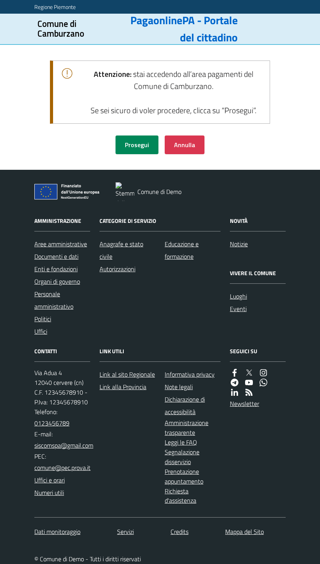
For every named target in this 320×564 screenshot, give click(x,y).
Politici (42, 319)
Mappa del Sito (244, 531)
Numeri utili (49, 492)
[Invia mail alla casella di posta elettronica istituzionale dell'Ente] (63, 445)
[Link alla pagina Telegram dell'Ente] (234, 382)
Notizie (239, 244)
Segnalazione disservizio (182, 456)
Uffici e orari (49, 480)
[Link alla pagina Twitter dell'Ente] (249, 372)
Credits (179, 531)
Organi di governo (57, 281)
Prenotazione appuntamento (184, 476)
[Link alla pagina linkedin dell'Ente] (234, 392)
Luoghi (238, 296)
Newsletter (244, 403)
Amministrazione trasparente (186, 427)
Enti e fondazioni (56, 269)
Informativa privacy (190, 374)
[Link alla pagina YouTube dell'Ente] (249, 382)
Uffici (40, 331)
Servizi (125, 531)
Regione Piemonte (55, 7)
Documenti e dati (56, 256)
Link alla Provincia (123, 386)
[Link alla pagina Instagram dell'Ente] (263, 372)
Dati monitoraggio (57, 531)
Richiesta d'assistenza (180, 495)
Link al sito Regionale (127, 374)
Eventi (238, 308)
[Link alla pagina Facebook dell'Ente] (234, 372)
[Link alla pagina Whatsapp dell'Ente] (263, 382)
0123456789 (51, 423)
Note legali (179, 386)
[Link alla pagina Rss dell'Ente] (249, 392)
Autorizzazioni (117, 269)
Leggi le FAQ (181, 442)
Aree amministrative (60, 244)
